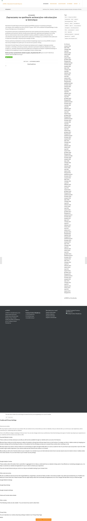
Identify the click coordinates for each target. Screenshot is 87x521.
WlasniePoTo (67, 36)
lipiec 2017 (66, 220)
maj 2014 (66, 264)
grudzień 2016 (67, 232)
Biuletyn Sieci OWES (72, 17)
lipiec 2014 (66, 260)
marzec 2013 (67, 287)
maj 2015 (66, 247)
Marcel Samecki (36, 61)
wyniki (73, 36)
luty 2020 (66, 169)
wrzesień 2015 (67, 240)
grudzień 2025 (67, 59)
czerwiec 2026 (67, 49)
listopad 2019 (67, 172)
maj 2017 (66, 223)
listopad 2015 (67, 237)
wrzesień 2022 (67, 120)
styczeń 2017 (67, 230)
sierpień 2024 (67, 86)
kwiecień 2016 (67, 235)
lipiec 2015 (66, 243)
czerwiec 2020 (67, 162)
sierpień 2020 (67, 159)
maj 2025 (66, 71)
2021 (66, 17)
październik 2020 (68, 156)
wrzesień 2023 (67, 103)
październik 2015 (68, 238)
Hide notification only (47, 519)
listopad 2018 (67, 193)
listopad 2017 (67, 213)
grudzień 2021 (67, 132)
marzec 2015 (67, 250)
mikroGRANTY (76, 23)
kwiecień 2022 (67, 125)
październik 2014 (68, 255)
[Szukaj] (79, 4)
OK (6, 417)
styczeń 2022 (67, 130)
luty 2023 (66, 112)
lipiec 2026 (66, 47)
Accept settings (39, 519)
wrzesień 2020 (67, 157)
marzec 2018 (67, 206)
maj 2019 (66, 183)
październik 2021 (68, 135)
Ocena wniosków (77, 25)
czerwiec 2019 (67, 181)
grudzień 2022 (67, 115)
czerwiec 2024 (67, 90)
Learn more (10, 417)
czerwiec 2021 (67, 142)
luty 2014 (66, 269)
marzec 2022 (67, 127)
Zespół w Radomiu (50, 314)
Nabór (71, 25)
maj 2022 (66, 123)
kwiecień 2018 (67, 205)
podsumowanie (71, 29)
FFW (75, 21)
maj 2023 (66, 107)
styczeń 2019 (67, 189)
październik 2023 (68, 101)
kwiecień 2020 (67, 166)
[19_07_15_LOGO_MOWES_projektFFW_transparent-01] (13, 4)
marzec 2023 (67, 110)
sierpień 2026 (67, 46)
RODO (1, 517)
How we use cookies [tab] (5, 426)
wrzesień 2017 (67, 216)
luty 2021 (66, 149)
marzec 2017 (67, 226)
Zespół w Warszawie (50, 312)
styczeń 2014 (67, 270)
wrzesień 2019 (67, 176)
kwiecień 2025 (67, 73)
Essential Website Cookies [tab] (6, 437)
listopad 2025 (67, 61)
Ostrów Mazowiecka (74, 27)
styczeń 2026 (67, 58)
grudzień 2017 (67, 211)
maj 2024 (66, 91)
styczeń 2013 (67, 291)
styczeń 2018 (67, 210)
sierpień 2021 (67, 139)
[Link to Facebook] (84, 4)
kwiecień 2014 (67, 265)
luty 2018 (66, 208)
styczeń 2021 (67, 150)
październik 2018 (68, 194)
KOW (71, 23)
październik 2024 (68, 83)
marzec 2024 (67, 95)
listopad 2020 (67, 154)
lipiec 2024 (66, 88)
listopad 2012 (67, 292)
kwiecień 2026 (67, 53)
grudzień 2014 (67, 254)
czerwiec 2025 (67, 69)
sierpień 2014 (67, 259)
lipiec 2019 (66, 179)
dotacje (76, 19)
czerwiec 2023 (67, 105)
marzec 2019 (67, 186)
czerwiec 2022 (67, 122)
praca (77, 29)
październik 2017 (68, 215)
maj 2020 (66, 164)
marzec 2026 (67, 54)
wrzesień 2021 (67, 137)
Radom (70, 32)
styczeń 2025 (67, 78)
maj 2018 (66, 203)
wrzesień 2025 (67, 64)
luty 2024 (66, 96)
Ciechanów (67, 19)
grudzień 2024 (67, 80)
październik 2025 (68, 63)
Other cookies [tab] (3, 500)
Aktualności (8, 9)
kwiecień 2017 (67, 225)
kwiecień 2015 (67, 248)
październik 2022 (68, 118)
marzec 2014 (67, 267)
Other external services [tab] (5, 473)
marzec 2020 (67, 167)
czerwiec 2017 (67, 221)
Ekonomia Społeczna (69, 21)
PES (66, 29)
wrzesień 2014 (67, 257)
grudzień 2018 (67, 191)
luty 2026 (66, 56)
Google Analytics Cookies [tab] (6, 461)
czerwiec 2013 (67, 282)
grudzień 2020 (67, 152)
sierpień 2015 (67, 242)
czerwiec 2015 (67, 245)
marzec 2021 (67, 147)
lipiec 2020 (66, 161)
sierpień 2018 (67, 198)
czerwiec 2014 (67, 262)
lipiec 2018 (66, 199)
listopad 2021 (67, 134)
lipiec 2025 (66, 68)
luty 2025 (66, 76)
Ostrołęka (67, 27)
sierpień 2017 (67, 218)
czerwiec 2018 (67, 201)
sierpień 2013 (67, 279)
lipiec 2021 (66, 140)
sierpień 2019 (67, 178)
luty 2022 (66, 129)
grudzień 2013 (67, 272)
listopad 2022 (67, 117)
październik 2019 (68, 174)
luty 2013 (66, 289)
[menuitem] (45, 4)
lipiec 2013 (66, 281)
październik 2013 (68, 275)
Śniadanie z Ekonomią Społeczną (71, 38)
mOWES (66, 25)
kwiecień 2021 (67, 145)
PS (66, 32)
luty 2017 (66, 228)
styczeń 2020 (67, 171)
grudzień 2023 (67, 98)
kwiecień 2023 (67, 108)
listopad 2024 (67, 81)
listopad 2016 (67, 233)
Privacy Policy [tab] (3, 512)
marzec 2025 (67, 74)
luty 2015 (66, 252)
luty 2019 (66, 188)
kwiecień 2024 (67, 93)
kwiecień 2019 (67, 184)
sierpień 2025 (67, 66)
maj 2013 (66, 284)
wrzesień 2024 (67, 85)
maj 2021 (66, 144)
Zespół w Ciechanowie (51, 317)
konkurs (67, 23)
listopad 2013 (67, 274)
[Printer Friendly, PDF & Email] (8, 57)
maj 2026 (66, 51)
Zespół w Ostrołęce (50, 316)
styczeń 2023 (67, 113)
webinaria (77, 34)
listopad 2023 (67, 100)
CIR (72, 19)
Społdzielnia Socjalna (69, 34)
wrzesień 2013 (67, 277)
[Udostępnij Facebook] (7, 65)
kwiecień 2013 (67, 286)
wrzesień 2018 (67, 196)
